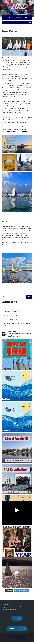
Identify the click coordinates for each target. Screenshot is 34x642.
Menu (4, 22)
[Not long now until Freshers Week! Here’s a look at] (17, 354)
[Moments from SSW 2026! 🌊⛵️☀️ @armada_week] (17, 510)
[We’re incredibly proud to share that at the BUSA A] (17, 541)
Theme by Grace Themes (17, 639)
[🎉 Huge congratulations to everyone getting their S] (17, 479)
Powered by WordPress (18, 636)
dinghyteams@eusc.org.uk (17, 131)
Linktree (17, 618)
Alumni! (6, 308)
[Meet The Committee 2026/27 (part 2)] (17, 386)
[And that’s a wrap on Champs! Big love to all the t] (17, 572)
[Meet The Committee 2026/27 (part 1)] (17, 417)
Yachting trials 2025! (11, 312)
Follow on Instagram (17, 628)
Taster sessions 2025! (11, 319)
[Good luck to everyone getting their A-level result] (17, 448)
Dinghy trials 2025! (10, 315)
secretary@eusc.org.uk (19, 17)
